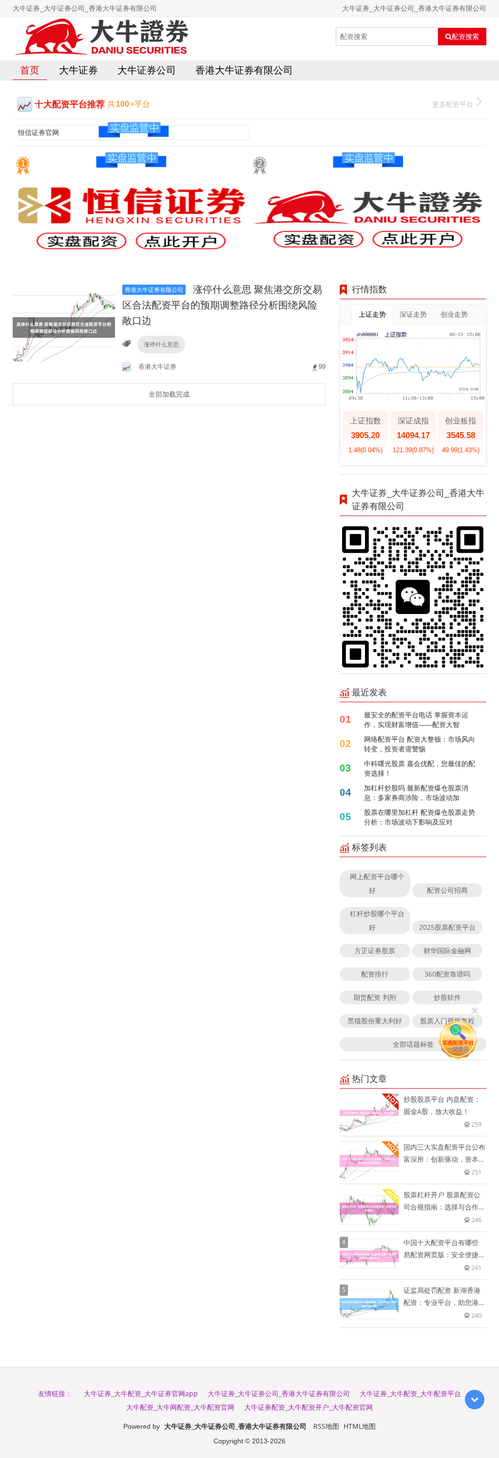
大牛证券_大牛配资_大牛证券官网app (141, 1393)
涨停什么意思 (161, 344)
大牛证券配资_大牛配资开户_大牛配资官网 (308, 1407)
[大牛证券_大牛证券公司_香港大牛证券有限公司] (101, 36)
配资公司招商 (447, 890)
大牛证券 (78, 70)
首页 (29, 70)
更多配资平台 (452, 104)
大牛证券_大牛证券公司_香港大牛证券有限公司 (279, 1393)
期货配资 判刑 (374, 997)
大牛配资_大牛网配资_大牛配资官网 (180, 1407)
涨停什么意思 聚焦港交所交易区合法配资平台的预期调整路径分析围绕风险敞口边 (222, 305)
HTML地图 (360, 1426)
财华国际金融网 (447, 950)
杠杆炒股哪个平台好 (377, 920)
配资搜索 (465, 36)
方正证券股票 (374, 950)
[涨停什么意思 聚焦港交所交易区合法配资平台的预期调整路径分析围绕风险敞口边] (64, 326)
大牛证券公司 (146, 70)
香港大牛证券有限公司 (244, 70)
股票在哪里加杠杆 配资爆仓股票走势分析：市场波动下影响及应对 (419, 816)
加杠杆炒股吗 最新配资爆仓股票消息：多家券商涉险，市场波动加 (416, 792)
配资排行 (374, 973)
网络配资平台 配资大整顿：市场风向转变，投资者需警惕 (419, 743)
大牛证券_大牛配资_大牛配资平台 (410, 1393)
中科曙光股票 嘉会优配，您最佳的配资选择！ (419, 768)
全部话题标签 (413, 1044)
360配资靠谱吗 (447, 973)
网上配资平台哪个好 (377, 883)
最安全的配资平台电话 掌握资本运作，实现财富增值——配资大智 (416, 719)
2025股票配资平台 (447, 927)
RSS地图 (326, 1426)
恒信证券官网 (38, 132)
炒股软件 (447, 997)
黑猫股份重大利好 (374, 1020)
